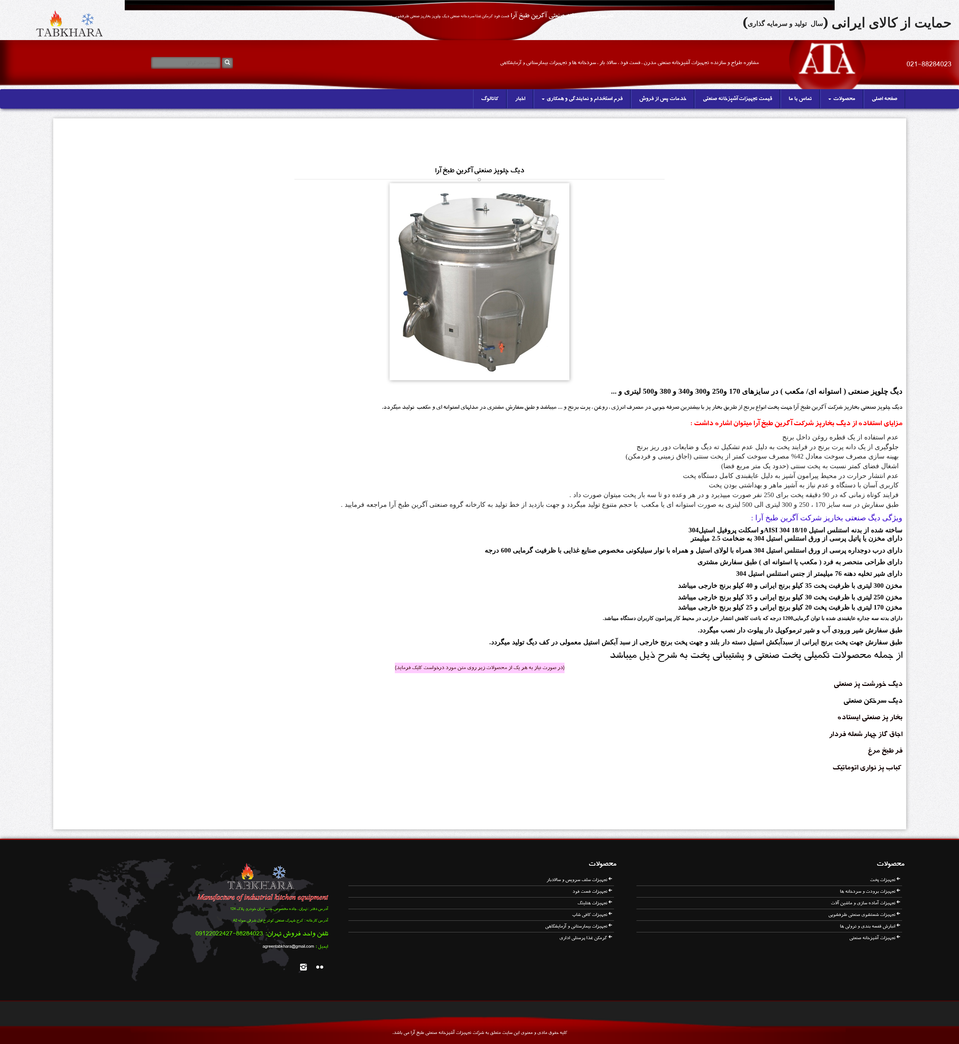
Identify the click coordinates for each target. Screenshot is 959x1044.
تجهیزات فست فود (589, 891)
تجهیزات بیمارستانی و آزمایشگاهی (576, 926)
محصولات (843, 99)
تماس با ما (800, 99)
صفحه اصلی (884, 99)
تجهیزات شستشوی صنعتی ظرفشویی (861, 914)
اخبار (520, 99)
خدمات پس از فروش (662, 99)
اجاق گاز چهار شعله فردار (865, 734)
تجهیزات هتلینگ (592, 903)
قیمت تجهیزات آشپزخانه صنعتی (737, 99)
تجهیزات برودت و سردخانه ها (867, 891)
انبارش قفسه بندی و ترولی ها (867, 926)
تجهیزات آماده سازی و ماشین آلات (863, 903)
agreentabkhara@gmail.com (288, 946)
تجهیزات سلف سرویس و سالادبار (577, 879)
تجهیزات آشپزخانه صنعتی (872, 937)
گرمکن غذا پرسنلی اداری (583, 937)
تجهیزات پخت (882, 879)
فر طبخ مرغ (885, 751)
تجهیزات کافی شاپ (589, 914)
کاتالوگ (490, 99)
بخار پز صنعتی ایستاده (869, 717)
